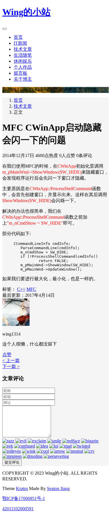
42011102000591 (18, 508)
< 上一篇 (11, 360)
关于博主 (23, 79)
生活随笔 (23, 55)
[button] (6, 354)
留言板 (20, 73)
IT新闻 (20, 43)
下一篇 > (11, 366)
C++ (21, 289)
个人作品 (23, 67)
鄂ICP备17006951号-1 (23, 498)
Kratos (22, 488)
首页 (18, 37)
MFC (31, 289)
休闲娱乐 (23, 61)
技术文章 (23, 49)
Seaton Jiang (58, 488)
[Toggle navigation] (4, 29)
